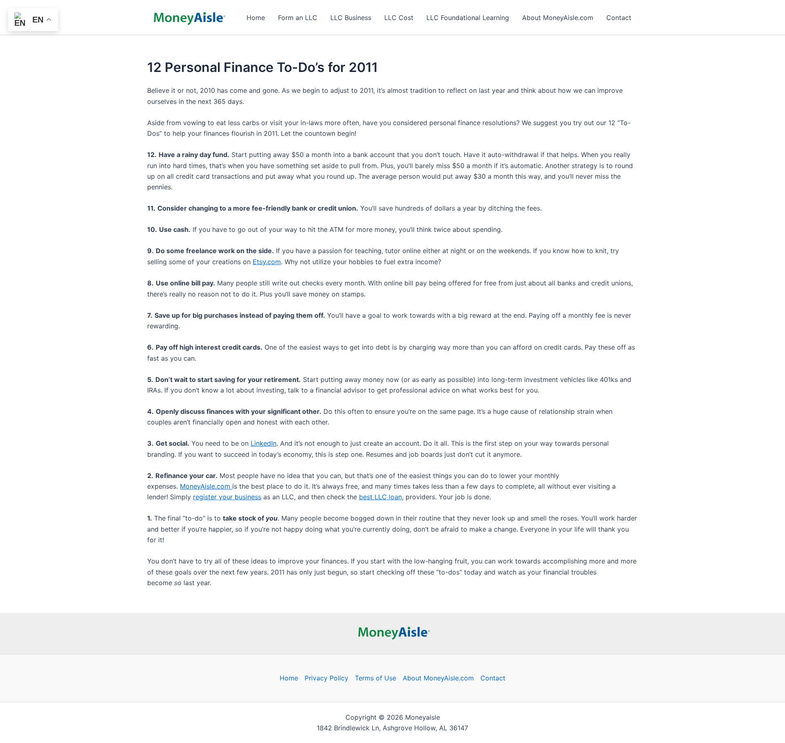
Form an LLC (297, 17)
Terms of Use (375, 678)
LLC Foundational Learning (467, 17)
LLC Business (350, 17)
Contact (618, 17)
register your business (227, 497)
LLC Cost (398, 17)
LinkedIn (263, 443)
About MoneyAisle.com (557, 17)
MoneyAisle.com (206, 486)
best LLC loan (380, 497)
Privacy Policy (326, 678)
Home (256, 17)
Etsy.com (267, 262)
